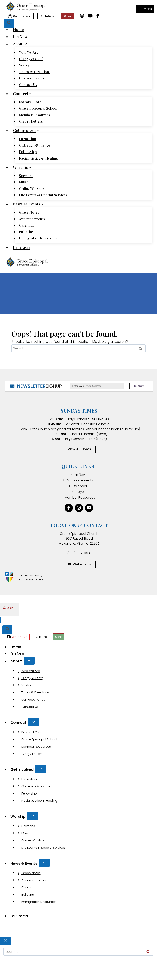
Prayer (80, 491)
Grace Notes (29, 212)
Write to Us (82, 564)
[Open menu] (145, 9)
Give (67, 16)
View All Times (79, 449)
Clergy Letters (31, 121)
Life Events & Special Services (43, 195)
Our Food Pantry (32, 78)
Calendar (26, 225)
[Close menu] (0, 620)
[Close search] (5, 941)
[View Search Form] (9, 23)
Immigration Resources (38, 238)
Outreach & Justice (34, 145)
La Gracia (21, 247)
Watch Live (21, 16)
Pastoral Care (30, 102)
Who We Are (28, 52)
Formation (27, 138)
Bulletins (47, 16)
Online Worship (31, 188)
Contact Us (28, 84)
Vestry (24, 65)
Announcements (32, 219)
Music (23, 182)
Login (10, 608)
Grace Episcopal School (38, 108)
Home (18, 29)
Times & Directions (34, 71)
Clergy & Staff (31, 58)
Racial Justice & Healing (38, 158)
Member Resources (34, 115)
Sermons (26, 175)
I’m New (20, 36)
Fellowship (28, 151)
